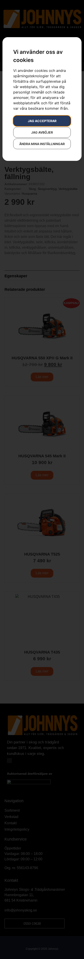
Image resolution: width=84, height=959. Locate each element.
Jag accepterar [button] (42, 121)
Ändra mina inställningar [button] (42, 144)
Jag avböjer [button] (42, 132)
